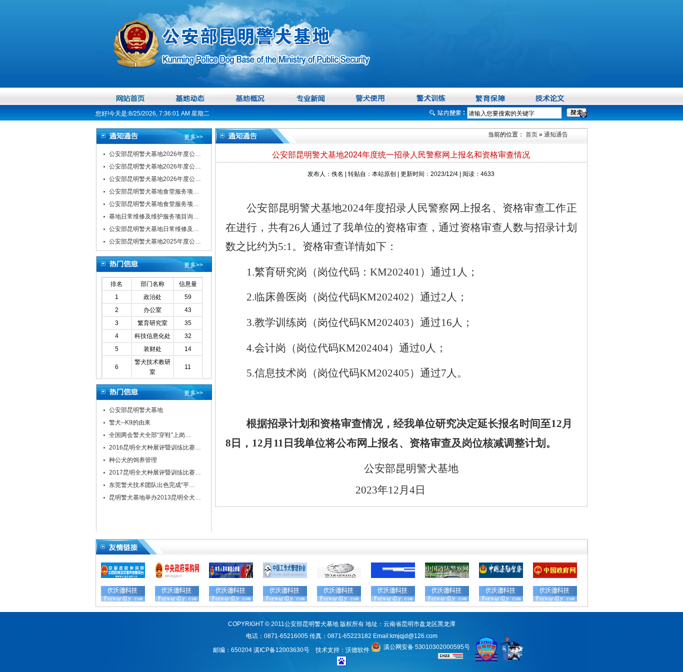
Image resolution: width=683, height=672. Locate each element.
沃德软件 (358, 650)
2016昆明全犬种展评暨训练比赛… (155, 447)
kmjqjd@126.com (414, 636)
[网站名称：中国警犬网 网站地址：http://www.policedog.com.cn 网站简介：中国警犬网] (393, 576)
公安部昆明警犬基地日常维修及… (154, 229)
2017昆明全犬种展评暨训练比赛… (155, 472)
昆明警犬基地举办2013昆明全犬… (155, 497)
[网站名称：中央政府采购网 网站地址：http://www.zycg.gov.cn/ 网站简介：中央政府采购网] (177, 576)
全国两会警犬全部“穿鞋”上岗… (150, 435)
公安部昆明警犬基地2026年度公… (155, 154)
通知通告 (556, 134)
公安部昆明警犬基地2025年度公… (155, 241)
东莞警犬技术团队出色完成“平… (152, 485)
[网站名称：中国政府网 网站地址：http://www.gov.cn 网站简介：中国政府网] (555, 576)
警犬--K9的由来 (129, 422)
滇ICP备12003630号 (282, 650)
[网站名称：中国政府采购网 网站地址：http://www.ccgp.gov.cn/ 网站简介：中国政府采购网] (123, 576)
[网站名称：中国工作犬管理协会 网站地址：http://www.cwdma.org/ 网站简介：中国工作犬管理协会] (285, 576)
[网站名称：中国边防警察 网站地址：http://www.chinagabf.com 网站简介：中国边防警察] (501, 576)
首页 (531, 134)
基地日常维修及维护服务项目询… (154, 216)
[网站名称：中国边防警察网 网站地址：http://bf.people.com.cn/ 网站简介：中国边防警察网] (447, 576)
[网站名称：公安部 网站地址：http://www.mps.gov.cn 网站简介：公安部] (231, 576)
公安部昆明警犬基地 (136, 410)
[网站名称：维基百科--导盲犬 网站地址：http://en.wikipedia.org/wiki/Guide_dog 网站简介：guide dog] (339, 576)
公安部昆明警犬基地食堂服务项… (154, 191)
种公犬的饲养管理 (133, 460)
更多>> (193, 137)
